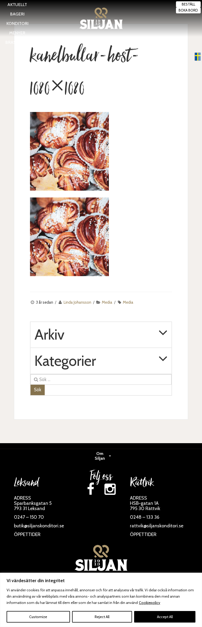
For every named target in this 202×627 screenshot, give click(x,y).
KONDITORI (17, 23)
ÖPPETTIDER (27, 534)
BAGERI (17, 14)
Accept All (165, 616)
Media (107, 302)
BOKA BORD (188, 10)
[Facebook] (90, 489)
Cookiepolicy (149, 602)
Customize (38, 616)
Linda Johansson (77, 302)
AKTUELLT (17, 4)
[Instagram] (110, 489)
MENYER (17, 32)
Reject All (102, 616)
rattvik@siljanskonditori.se (156, 526)
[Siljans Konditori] (101, 18)
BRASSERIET (17, 42)
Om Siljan (100, 456)
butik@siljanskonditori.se (39, 526)
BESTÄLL (188, 4)
